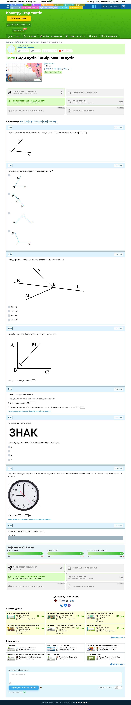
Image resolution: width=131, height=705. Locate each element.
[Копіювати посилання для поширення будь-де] (61, 605)
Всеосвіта (9, 42)
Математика (34, 42)
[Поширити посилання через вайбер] (69, 605)
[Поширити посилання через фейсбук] (65, 605)
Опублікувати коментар (23, 688)
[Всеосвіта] (7, 6)
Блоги (14, 2)
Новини (9, 2)
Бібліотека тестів (21, 42)
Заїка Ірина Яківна (25, 47)
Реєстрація (114, 6)
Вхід (107, 6)
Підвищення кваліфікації (27, 2)
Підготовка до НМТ (45, 1)
